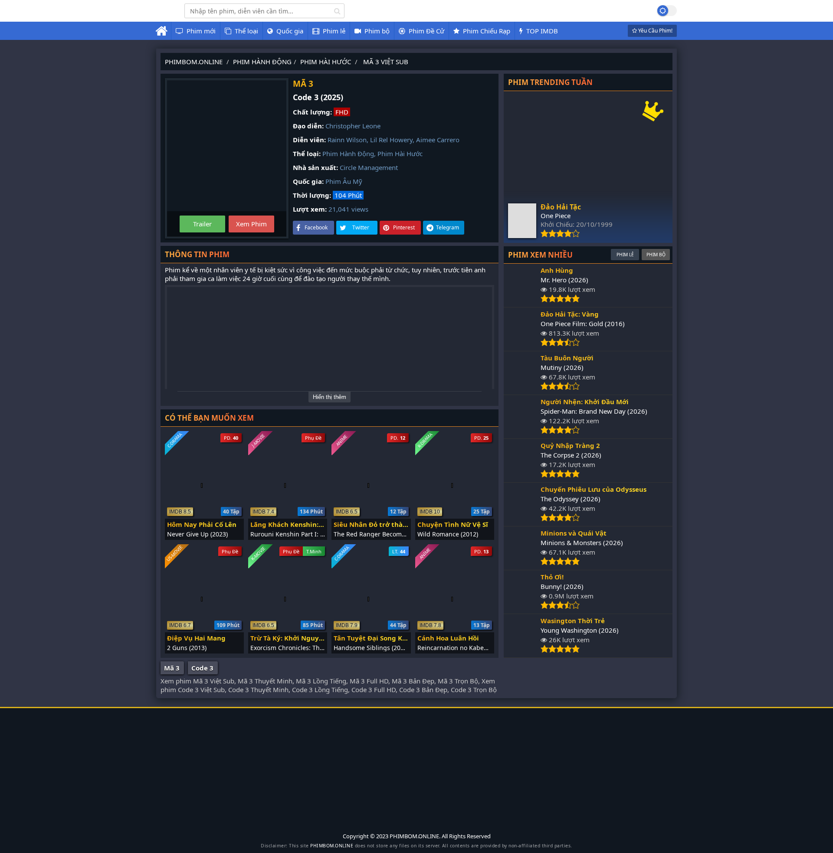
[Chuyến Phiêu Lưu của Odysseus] (522, 519)
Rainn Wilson (347, 139)
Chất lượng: (312, 112)
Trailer (202, 223)
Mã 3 (172, 667)
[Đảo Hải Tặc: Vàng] (522, 344)
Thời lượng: (312, 195)
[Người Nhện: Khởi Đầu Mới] (522, 431)
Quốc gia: (308, 181)
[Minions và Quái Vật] (522, 563)
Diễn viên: (309, 139)
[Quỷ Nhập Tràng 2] (522, 475)
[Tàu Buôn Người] (522, 387)
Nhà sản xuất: (315, 167)
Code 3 (202, 667)
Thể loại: (307, 153)
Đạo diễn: (308, 125)
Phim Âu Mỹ (343, 181)
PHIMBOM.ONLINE (331, 846)
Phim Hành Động (348, 153)
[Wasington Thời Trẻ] (522, 650)
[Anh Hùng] (522, 300)
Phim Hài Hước (400, 153)
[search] (337, 10)
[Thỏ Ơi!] (522, 606)
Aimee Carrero (437, 139)
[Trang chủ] (161, 31)
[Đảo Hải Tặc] (522, 235)
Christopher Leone (352, 125)
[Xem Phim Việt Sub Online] (163, 16)
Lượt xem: (310, 209)
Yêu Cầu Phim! (654, 30)
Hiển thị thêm (329, 397)
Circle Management (369, 167)
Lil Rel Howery (391, 139)
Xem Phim (251, 223)
